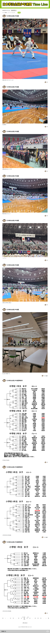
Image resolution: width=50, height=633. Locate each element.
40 (35, 618)
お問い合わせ (25, 622)
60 (40, 618)
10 (10, 618)
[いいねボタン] (45, 82)
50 (38, 618)
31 (21, 618)
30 (18, 618)
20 (13, 618)
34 (29, 618)
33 (27, 618)
